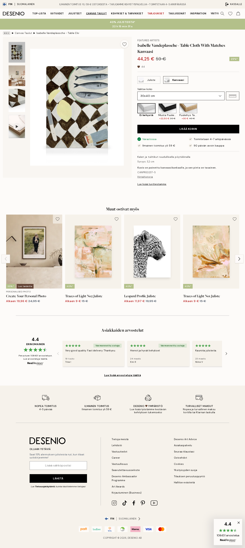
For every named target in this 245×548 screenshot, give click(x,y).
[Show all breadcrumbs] (6, 33)
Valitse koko (144, 89)
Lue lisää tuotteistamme (151, 184)
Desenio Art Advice (185, 439)
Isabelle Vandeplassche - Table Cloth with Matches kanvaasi (57, 33)
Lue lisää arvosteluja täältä (122, 375)
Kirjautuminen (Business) (127, 492)
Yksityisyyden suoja (185, 470)
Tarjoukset (155, 13)
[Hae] (222, 14)
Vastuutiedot (119, 451)
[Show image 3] (17, 100)
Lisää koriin (188, 129)
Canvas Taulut (96, 13)
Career (116, 457)
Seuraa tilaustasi (184, 451)
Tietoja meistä (120, 439)
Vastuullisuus (120, 464)
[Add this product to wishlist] (124, 44)
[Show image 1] (17, 52)
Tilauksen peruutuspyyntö (189, 476)
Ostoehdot (180, 457)
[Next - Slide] (242, 112)
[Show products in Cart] (238, 13)
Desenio (133, 537)
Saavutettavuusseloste (126, 470)
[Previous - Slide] (134, 112)
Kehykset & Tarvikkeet (127, 13)
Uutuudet (57, 13)
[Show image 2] (17, 75)
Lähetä (58, 478)
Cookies (179, 464)
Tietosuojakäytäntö (45, 486)
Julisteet (75, 13)
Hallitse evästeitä (184, 482)
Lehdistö (117, 445)
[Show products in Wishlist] (230, 13)
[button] (232, 96)
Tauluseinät (177, 13)
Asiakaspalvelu (183, 445)
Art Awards (118, 486)
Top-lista (39, 13)
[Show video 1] (17, 126)
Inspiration (198, 13)
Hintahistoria (145, 176)
